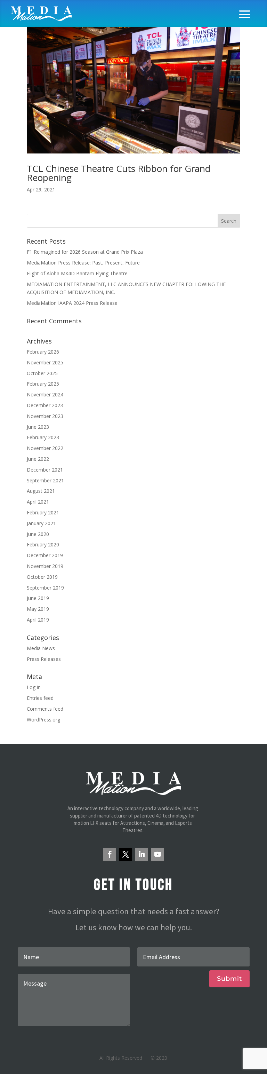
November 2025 (45, 362)
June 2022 (38, 459)
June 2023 (38, 427)
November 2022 (45, 448)
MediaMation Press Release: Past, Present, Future (83, 262)
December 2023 (45, 405)
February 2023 (43, 437)
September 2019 (45, 587)
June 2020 (38, 534)
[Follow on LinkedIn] (141, 854)
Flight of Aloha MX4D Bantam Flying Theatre (77, 273)
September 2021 (45, 480)
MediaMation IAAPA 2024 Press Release (72, 303)
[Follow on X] (125, 854)
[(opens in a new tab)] (133, 86)
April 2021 (38, 501)
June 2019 (38, 598)
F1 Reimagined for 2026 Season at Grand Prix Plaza (85, 251)
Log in (34, 687)
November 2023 (45, 416)
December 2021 (45, 469)
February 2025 (43, 383)
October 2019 (42, 577)
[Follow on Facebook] (109, 854)
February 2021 (43, 512)
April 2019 (38, 619)
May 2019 (38, 609)
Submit (229, 978)
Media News (41, 648)
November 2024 (45, 394)
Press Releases (44, 659)
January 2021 (41, 523)
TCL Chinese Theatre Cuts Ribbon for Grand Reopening (118, 173)
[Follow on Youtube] (157, 854)
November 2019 (45, 566)
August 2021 (41, 491)
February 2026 (43, 351)
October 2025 (42, 373)
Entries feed (40, 698)
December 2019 (45, 555)
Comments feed (45, 708)
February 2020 (43, 544)
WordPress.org (43, 719)
